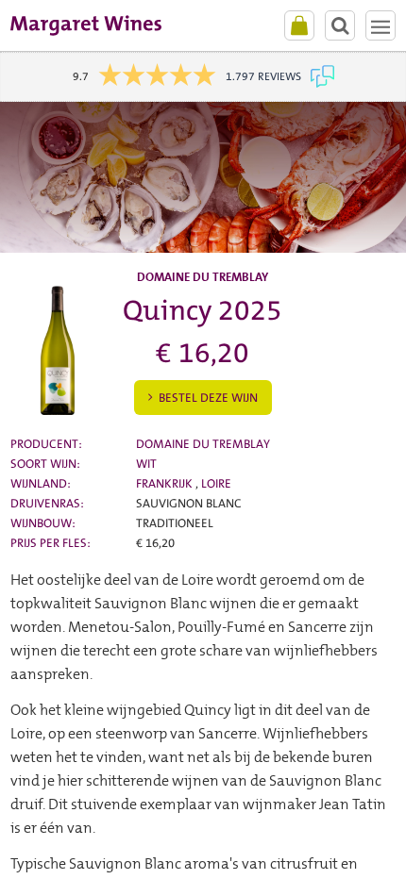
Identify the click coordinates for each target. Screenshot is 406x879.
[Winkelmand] (299, 25)
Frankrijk (165, 483)
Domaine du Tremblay (203, 444)
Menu (380, 25)
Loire (216, 483)
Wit (146, 464)
